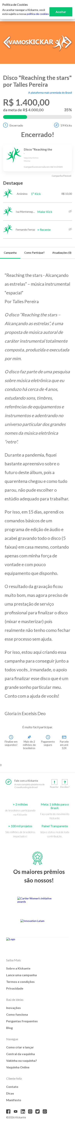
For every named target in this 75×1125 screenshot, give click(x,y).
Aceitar (61, 12)
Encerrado (16, 125)
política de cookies (38, 13)
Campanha (10, 252)
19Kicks (66, 125)
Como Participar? (34, 252)
